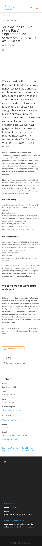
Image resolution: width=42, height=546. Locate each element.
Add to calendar (14, 349)
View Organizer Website (10, 440)
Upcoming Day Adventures (12, 410)
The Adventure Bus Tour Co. (12, 420)
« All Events (6, 15)
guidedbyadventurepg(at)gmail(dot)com (18, 514)
